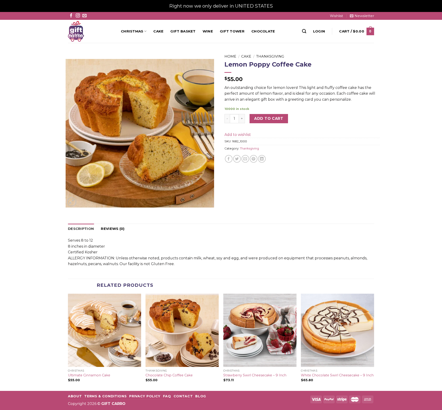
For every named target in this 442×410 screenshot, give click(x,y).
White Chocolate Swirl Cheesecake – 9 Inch (337, 375)
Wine (208, 31)
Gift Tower (232, 31)
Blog (200, 396)
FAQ (167, 396)
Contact (183, 396)
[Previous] (68, 341)
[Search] (304, 31)
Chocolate (263, 31)
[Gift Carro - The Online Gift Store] (91, 31)
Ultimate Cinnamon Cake (89, 375)
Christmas (132, 31)
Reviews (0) (112, 228)
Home (230, 56)
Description (81, 228)
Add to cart (268, 118)
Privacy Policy (144, 396)
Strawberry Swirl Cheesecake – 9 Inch (254, 375)
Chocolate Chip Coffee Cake (169, 375)
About (75, 396)
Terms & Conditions (105, 396)
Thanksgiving (270, 56)
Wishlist (336, 16)
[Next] (373, 341)
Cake (158, 31)
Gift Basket (182, 31)
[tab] (81, 229)
